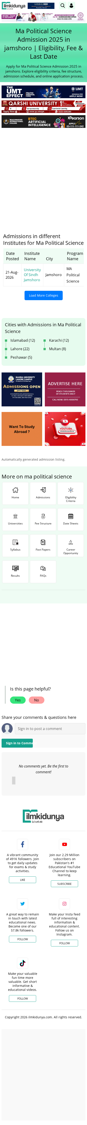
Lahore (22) (19, 348)
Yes (18, 700)
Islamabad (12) (22, 340)
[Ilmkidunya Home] (13, 5)
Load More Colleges (43, 295)
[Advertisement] (43, 176)
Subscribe (64, 884)
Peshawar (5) (21, 357)
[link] (41, 6)
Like (22, 880)
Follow (22, 939)
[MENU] (82, 5)
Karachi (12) (59, 340)
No (36, 700)
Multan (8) (57, 348)
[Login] (71, 5)
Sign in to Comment (19, 743)
